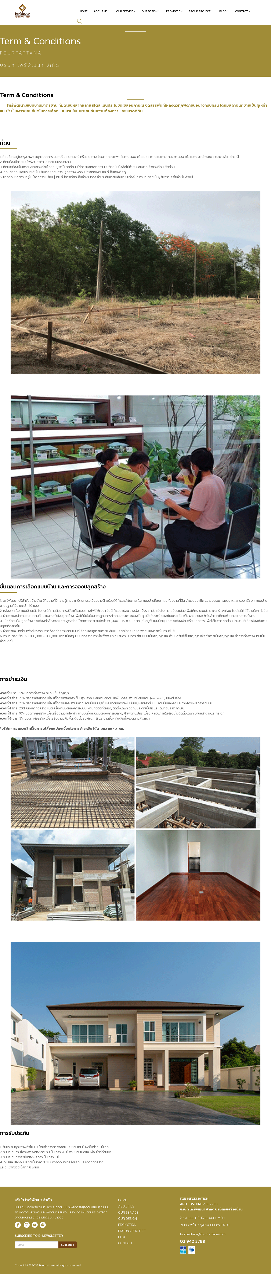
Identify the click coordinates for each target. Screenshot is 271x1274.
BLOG (122, 1236)
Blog (223, 11)
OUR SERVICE (128, 1212)
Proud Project (200, 11)
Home (83, 11)
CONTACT (125, 1242)
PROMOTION (127, 1224)
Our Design (150, 11)
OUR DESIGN (127, 1218)
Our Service (124, 11)
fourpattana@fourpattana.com (202, 1234)
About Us (101, 11)
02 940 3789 (192, 1241)
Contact (241, 11)
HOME (122, 1200)
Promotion (174, 11)
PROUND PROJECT (132, 1230)
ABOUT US (126, 1206)
